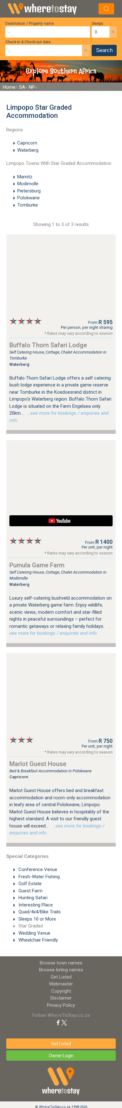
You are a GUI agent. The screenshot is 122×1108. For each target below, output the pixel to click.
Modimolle (27, 183)
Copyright (61, 991)
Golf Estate (29, 883)
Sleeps (97, 23)
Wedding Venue (33, 933)
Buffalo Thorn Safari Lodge (48, 345)
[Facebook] (58, 1022)
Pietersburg (29, 191)
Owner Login (61, 1055)
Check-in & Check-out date (28, 42)
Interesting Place (35, 905)
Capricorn (27, 143)
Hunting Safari (32, 898)
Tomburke (27, 205)
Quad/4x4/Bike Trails (39, 912)
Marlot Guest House (37, 764)
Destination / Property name (29, 23)
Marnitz (25, 177)
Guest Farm (30, 891)
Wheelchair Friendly (37, 940)
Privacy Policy (61, 1005)
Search (104, 50)
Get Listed (61, 977)
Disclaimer (61, 998)
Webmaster (61, 984)
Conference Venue (37, 869)
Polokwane (28, 198)
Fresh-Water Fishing (38, 877)
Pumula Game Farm (36, 565)
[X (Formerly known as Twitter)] (64, 1022)
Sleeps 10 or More (36, 919)
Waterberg (27, 150)
